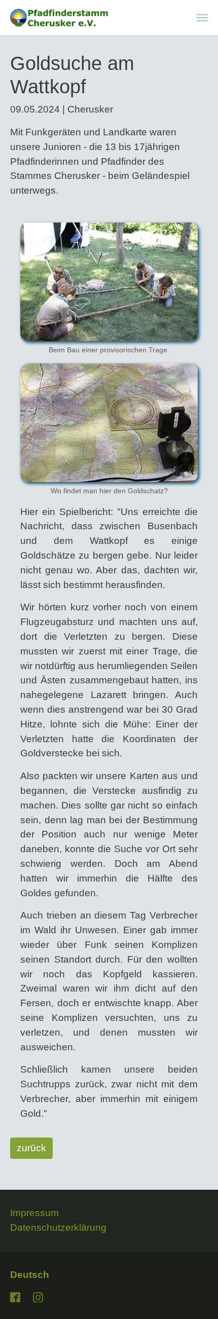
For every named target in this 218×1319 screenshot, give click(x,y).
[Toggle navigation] (202, 17)
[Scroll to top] (193, 1294)
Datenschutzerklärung (58, 1227)
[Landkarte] (109, 422)
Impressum (34, 1212)
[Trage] (109, 282)
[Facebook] (16, 1296)
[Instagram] (39, 1296)
